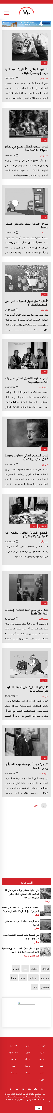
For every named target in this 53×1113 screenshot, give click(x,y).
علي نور (45, 464)
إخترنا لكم (42, 526)
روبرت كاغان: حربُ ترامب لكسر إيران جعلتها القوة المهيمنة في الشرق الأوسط (20, 950)
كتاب (42, 1072)
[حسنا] (49, 1101)
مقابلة (27, 1072)
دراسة (47, 901)
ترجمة (26, 955)
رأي (13, 1065)
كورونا (41, 1079)
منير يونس (44, 78)
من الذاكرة (13, 1072)
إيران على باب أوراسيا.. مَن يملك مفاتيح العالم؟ (22, 923)
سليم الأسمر (43, 232)
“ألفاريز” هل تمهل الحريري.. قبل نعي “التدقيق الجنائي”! (26, 302)
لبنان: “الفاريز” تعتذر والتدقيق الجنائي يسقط (26, 225)
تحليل (44, 680)
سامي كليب (43, 619)
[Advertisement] (26, 833)
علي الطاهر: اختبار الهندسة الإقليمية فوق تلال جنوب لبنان (21, 936)
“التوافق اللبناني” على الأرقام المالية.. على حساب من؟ (26, 688)
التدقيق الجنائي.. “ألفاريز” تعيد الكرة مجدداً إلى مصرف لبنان (26, 70)
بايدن (25, 969)
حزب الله (33, 978)
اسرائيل (35, 969)
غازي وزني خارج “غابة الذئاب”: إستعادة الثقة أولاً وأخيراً (26, 611)
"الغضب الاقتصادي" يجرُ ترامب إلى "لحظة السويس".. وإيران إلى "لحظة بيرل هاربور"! (20, 909)
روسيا (22, 978)
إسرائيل (45, 969)
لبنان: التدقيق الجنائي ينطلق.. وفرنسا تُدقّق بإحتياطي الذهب (26, 456)
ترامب (16, 969)
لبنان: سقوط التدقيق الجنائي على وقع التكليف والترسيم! (26, 379)
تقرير (44, 62)
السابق (36, 805)
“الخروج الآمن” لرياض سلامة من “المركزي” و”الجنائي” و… (26, 534)
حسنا (39, 1108)
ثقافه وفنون (13, 1052)
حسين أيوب (43, 541)
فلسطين (45, 987)
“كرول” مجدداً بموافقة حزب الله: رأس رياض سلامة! (26, 765)
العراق (42, 1052)
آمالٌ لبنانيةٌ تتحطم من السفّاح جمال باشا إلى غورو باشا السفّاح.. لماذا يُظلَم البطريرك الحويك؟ (21, 893)
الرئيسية (42, 1045)
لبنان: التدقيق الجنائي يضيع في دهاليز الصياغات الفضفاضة (26, 148)
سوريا (13, 978)
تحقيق (41, 1059)
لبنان (35, 987)
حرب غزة (45, 978)
